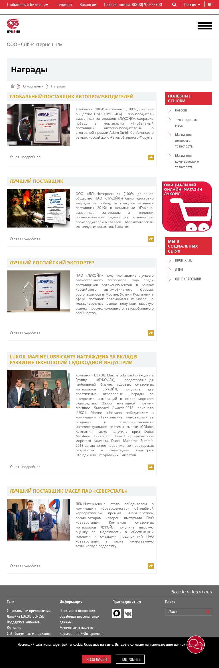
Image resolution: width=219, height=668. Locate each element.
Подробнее (130, 659)
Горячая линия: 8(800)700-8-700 (133, 4)
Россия (190, 4)
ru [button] (211, 4)
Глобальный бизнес (25, 4)
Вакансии (88, 4)
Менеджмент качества (77, 628)
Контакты (14, 628)
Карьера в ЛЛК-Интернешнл (82, 633)
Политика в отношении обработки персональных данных (80, 617)
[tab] (81, 96)
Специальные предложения (28, 611)
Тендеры (64, 4)
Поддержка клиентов (23, 622)
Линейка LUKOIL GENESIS (25, 616)
